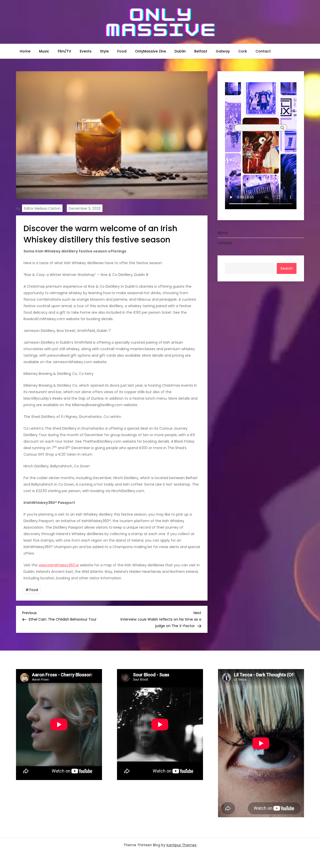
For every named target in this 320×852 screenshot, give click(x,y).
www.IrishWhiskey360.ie (58, 565)
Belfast (200, 51)
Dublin (180, 51)
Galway (223, 51)
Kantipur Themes (181, 845)
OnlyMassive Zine (150, 51)
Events (86, 51)
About (223, 232)
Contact (263, 51)
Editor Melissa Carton (42, 208)
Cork (242, 51)
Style (104, 51)
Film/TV (64, 51)
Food (121, 51)
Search (286, 268)
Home (25, 51)
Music (44, 51)
